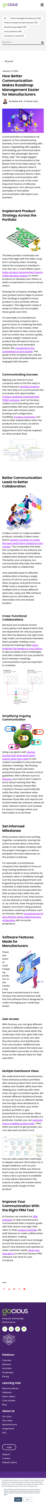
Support (6, 1454)
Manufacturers (9, 1424)
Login (9, 1447)
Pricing (5, 1376)
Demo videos (8, 1396)
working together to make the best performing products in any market (22, 543)
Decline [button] (27, 1499)
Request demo (9, 1462)
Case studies (8, 1400)
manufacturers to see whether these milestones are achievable (22, 917)
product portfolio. (27, 1230)
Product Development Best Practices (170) (21, 23)
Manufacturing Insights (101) (15, 27)
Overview (6, 1360)
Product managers (25, 416)
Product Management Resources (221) (25, 18)
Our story (7, 1416)
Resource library (10, 1388)
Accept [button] (18, 1499)
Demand (6, 1364)
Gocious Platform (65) (13, 31)
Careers (6, 1458)
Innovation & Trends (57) (14, 36)
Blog (4, 1404)
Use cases (7, 1420)
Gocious (6, 779)
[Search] (42, 43)
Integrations (8, 1428)
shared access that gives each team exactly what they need (18, 755)
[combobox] (23, 43)
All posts (9, 61)
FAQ (4, 1432)
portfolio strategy (29, 386)
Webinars (7, 1392)
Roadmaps (7, 1372)
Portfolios (7, 1368)
